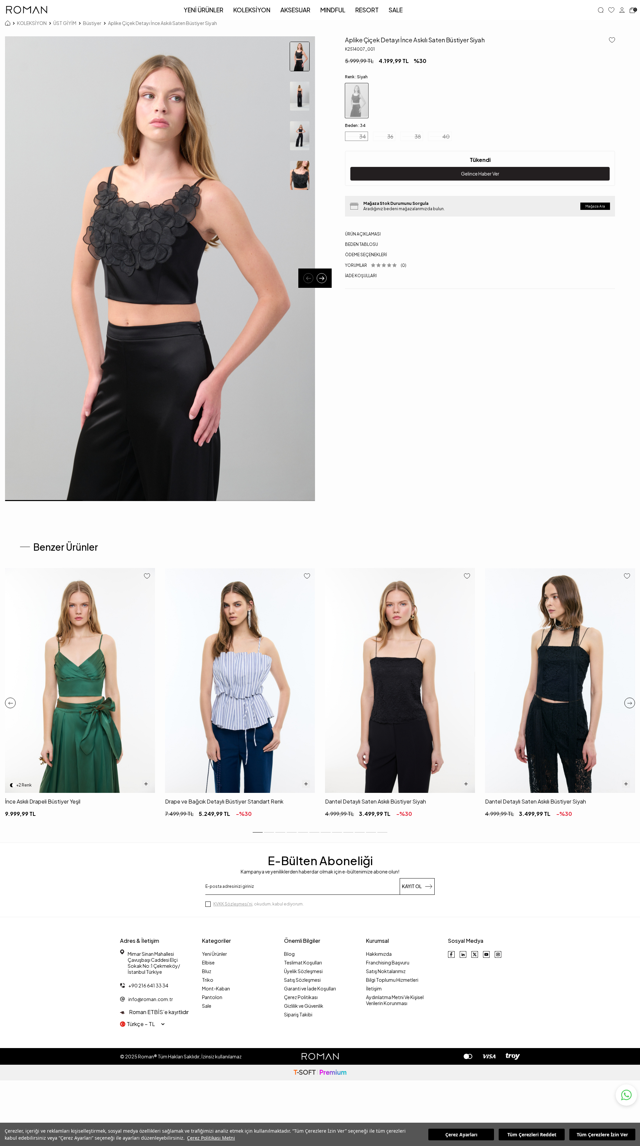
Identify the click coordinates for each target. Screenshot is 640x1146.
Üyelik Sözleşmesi (303, 971)
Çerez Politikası (301, 997)
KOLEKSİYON (251, 10)
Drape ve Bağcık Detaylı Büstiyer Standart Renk (224, 801)
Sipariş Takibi (298, 1014)
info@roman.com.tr (150, 999)
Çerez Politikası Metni (211, 1138)
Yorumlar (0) (375, 265)
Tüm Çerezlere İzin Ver (602, 1134)
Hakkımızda (379, 954)
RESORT (367, 10)
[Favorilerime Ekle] (147, 576)
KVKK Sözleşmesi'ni (232, 903)
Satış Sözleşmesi (302, 980)
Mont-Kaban (216, 988)
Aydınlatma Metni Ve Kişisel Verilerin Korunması (395, 1000)
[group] (160, 268)
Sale (206, 1006)
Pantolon (212, 997)
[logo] (26, 10)
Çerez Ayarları (461, 1134)
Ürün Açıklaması (363, 234)
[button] (308, 278)
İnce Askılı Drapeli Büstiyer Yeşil (42, 801)
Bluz (206, 971)
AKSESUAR (295, 10)
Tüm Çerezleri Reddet (531, 1134)
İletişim (374, 988)
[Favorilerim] (611, 10)
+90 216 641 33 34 (148, 985)
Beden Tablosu (361, 244)
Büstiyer (92, 23)
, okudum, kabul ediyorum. (258, 903)
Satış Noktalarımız (386, 971)
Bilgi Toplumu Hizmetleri (392, 980)
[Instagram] (498, 954)
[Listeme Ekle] (609, 40)
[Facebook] (451, 954)
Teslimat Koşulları (303, 962)
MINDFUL (332, 10)
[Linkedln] (463, 954)
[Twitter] (474, 954)
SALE (396, 10)
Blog (289, 954)
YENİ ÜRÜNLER (203, 10)
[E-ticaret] (320, 1072)
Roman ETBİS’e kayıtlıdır (158, 1011)
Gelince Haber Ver (480, 174)
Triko (207, 980)
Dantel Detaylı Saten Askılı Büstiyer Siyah (375, 801)
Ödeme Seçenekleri (366, 254)
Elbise (208, 962)
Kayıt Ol (412, 886)
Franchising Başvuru (387, 962)
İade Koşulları (361, 275)
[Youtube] (486, 954)
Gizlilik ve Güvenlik (303, 1006)
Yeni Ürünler (214, 954)
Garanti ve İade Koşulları (310, 988)
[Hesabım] (622, 10)
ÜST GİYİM (64, 23)
